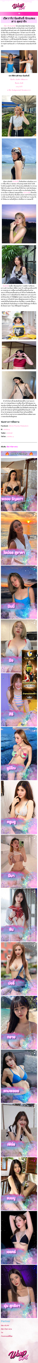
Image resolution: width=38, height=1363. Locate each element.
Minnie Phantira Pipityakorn (19, 426)
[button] (19, 13)
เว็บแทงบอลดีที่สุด (6, 1336)
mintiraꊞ (9, 433)
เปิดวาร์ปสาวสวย (12, 446)
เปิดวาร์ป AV (5, 1325)
